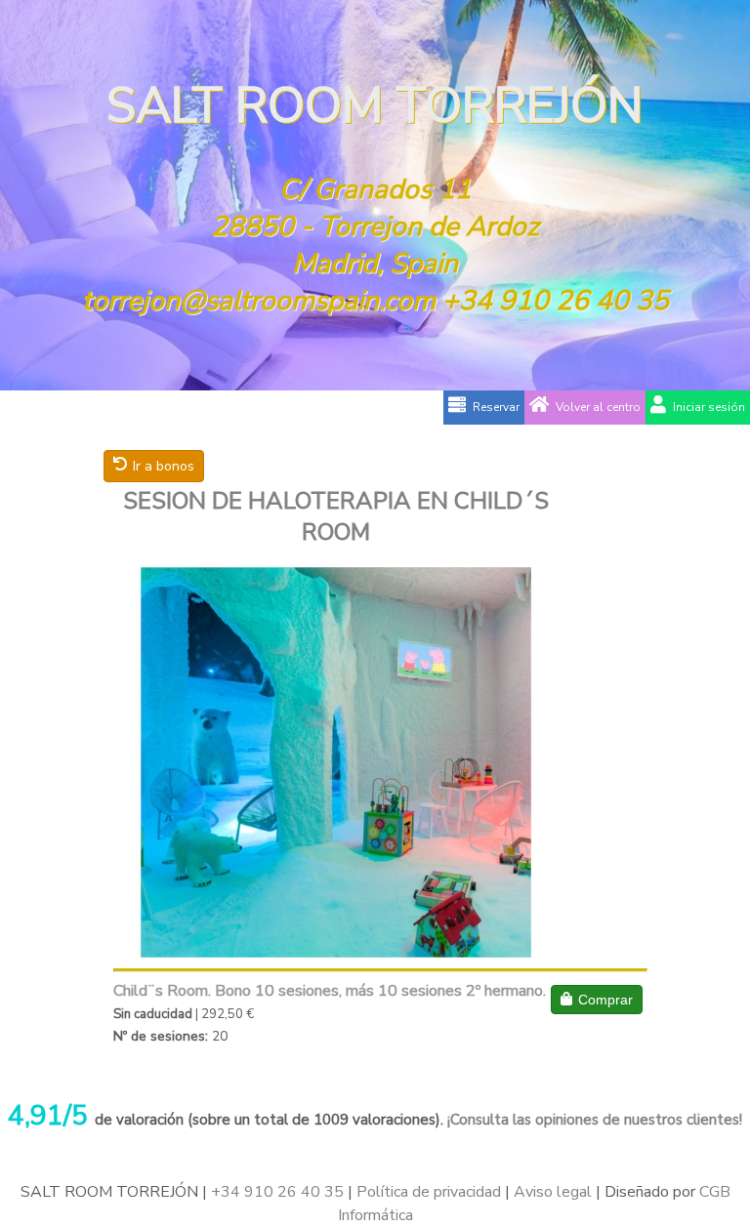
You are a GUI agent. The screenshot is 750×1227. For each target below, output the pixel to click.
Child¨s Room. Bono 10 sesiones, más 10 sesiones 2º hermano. (329, 991)
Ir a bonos (163, 466)
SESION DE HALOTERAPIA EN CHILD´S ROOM (336, 516)
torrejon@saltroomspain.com (259, 300)
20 (220, 1036)
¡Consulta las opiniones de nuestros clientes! (592, 1119)
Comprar (605, 999)
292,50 (222, 1014)
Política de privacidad (428, 1192)
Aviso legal (553, 1192)
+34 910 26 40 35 (555, 300)
